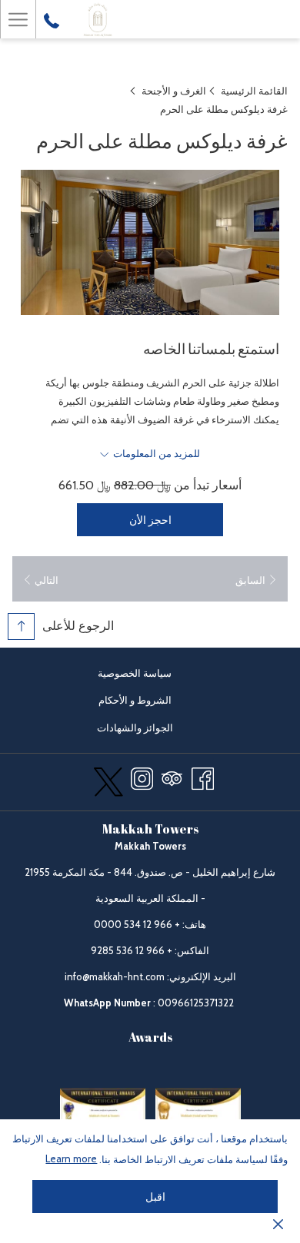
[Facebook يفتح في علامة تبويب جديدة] (203, 776)
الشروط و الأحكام (135, 700)
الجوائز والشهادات (122, 730)
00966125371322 (196, 1002)
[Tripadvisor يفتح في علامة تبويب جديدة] (172, 776)
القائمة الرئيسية (254, 91)
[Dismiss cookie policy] (278, 1223)
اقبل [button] (155, 1197)
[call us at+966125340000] (51, 19)
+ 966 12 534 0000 (137, 924)
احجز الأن (150, 520)
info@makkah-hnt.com (115, 976)
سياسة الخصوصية (135, 673)
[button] (150, 242)
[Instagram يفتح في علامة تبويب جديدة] (142, 776)
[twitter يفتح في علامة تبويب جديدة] (108, 779)
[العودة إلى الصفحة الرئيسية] (97, 19)
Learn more (71, 1158)
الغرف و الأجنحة (174, 91)
